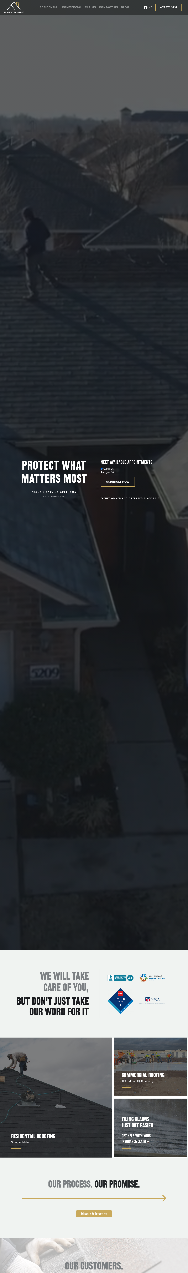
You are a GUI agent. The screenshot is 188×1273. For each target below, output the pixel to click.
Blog (125, 7)
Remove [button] (91, 1198)
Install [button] (119, 1198)
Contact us (108, 7)
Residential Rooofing (33, 1136)
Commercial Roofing (143, 1075)
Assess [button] (36, 1198)
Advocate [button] (64, 1198)
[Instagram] (150, 7)
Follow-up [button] (147, 1198)
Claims (90, 7)
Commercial (72, 7)
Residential (49, 7)
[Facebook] (145, 7)
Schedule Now (117, 482)
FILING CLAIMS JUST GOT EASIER (137, 1122)
